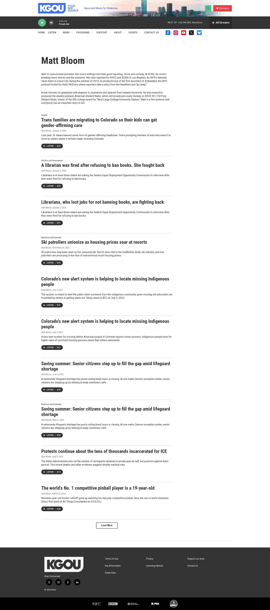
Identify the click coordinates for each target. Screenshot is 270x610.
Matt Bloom (46, 130)
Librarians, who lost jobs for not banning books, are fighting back (102, 202)
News (66, 32)
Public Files (110, 573)
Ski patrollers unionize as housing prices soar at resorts (94, 242)
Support (101, 32)
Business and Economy (51, 237)
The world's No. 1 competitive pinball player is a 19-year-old (98, 488)
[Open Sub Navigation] (58, 32)
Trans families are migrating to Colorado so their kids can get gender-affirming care (99, 122)
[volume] (51, 22)
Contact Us (151, 32)
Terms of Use (111, 559)
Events (133, 32)
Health (44, 115)
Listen (52, 32)
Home (41, 32)
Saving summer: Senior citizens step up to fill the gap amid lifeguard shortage (105, 366)
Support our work (195, 559)
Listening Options (154, 566)
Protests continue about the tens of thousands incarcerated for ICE (104, 451)
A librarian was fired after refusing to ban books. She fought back (102, 165)
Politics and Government (52, 160)
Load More (107, 525)
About (118, 32)
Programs (83, 32)
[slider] (56, 22)
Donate (224, 8)
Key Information (113, 566)
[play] (42, 23)
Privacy (149, 559)
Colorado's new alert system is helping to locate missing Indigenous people (105, 281)
